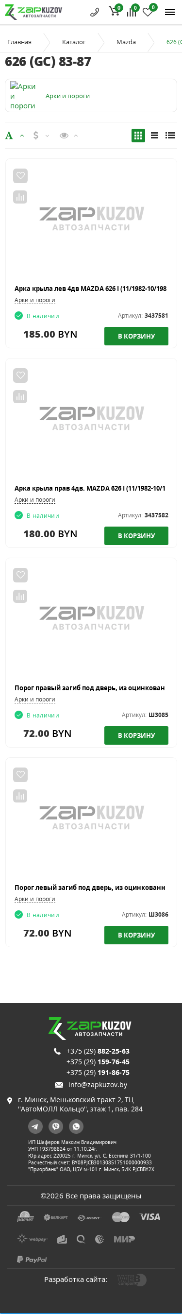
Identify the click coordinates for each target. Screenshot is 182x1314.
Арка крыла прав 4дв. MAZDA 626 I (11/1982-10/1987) (96, 488)
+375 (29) (98, 1051)
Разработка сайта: (75, 1279)
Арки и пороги (35, 300)
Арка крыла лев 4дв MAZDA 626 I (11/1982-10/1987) (93, 288)
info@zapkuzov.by (97, 1084)
